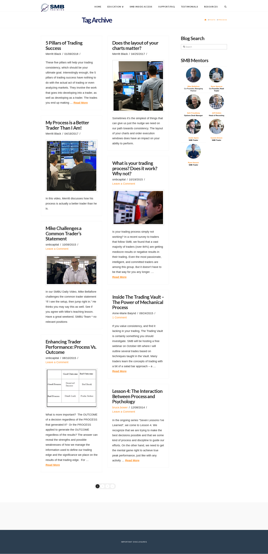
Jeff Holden (216, 113)
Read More (81, 102)
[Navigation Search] (224, 4)
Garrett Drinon (216, 138)
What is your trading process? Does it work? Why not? (134, 168)
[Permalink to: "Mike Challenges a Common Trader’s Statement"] (71, 270)
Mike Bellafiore (193, 86)
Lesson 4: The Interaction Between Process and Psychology (137, 396)
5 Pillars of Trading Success (64, 45)
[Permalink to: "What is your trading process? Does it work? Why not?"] (138, 207)
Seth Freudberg (193, 113)
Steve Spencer (216, 86)
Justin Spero (193, 138)
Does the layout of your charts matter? (135, 45)
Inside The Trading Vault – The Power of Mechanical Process (138, 302)
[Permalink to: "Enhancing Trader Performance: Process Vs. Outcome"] (71, 388)
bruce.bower (120, 407)
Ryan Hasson (193, 162)
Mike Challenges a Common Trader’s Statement (64, 233)
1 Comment (119, 317)
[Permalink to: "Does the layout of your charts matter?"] (138, 86)
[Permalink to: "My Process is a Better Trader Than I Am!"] (71, 166)
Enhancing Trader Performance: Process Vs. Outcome (71, 347)
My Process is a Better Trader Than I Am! (67, 125)
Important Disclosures (134, 542)
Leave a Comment (123, 183)
